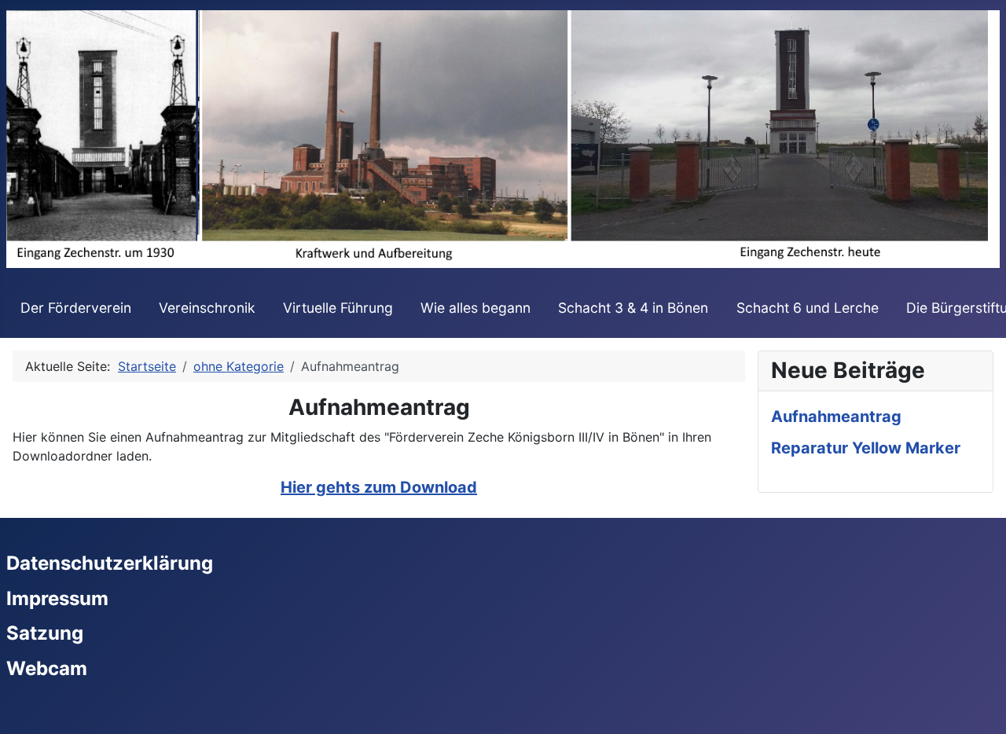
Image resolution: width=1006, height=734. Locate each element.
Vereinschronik (207, 307)
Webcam (46, 668)
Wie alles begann (475, 307)
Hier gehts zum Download (379, 487)
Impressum (57, 598)
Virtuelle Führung (338, 307)
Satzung (44, 633)
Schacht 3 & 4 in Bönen (633, 307)
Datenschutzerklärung (109, 563)
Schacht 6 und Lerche (807, 307)
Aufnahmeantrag (836, 416)
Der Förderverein (75, 307)
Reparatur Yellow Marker (865, 448)
